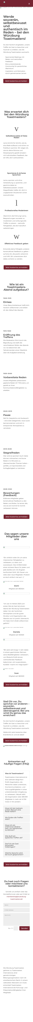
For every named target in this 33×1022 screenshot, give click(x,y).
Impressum (7, 1006)
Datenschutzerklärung (11, 1002)
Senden (24, 928)
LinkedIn (6, 950)
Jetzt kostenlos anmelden (16, 81)
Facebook (6, 958)
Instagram (7, 954)
